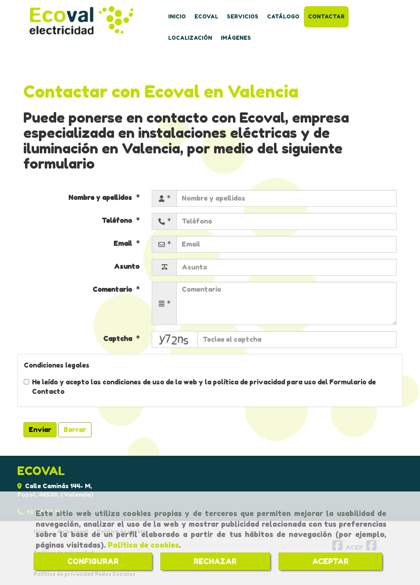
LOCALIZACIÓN (190, 38)
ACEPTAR (330, 561)
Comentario (113, 289)
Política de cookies (143, 544)
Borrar (75, 429)
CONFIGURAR (93, 561)
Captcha (118, 338)
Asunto (126, 266)
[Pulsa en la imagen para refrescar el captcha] (174, 339)
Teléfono (118, 220)
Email (124, 243)
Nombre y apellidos (101, 197)
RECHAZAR (215, 561)
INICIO (177, 17)
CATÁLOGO (283, 17)
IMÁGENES (236, 38)
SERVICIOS (242, 17)
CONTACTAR (326, 17)
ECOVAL (206, 17)
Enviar (40, 429)
